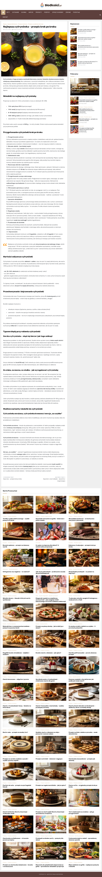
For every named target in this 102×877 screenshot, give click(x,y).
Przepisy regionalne (45, 782)
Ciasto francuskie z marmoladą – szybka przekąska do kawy (50, 706)
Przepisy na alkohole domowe (35, 24)
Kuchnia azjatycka (11, 623)
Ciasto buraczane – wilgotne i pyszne (16, 679)
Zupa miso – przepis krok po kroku (12, 479)
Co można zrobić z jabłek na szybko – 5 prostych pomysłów (82, 627)
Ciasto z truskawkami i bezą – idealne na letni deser (17, 706)
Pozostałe (76, 12)
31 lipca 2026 (83, 103)
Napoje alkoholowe (12, 24)
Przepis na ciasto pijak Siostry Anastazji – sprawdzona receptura (50, 812)
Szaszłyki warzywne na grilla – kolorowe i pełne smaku (87, 38)
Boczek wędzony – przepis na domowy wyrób (86, 54)
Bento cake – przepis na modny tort (15, 732)
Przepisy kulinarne (22, 24)
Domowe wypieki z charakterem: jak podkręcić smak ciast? (81, 680)
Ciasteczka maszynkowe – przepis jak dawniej (82, 759)
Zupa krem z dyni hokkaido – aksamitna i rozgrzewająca (54, 480)
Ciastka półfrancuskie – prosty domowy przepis (83, 653)
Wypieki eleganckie (43, 595)
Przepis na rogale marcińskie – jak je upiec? (51, 785)
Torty (37, 595)
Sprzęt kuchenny (57, 12)
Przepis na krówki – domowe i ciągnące (49, 759)
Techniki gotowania (13, 569)
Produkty (39, 12)
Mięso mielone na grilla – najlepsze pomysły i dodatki (84, 865)
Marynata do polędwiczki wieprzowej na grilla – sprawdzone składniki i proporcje (50, 865)
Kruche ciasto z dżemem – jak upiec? (48, 653)
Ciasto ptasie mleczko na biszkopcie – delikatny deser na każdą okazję (82, 706)
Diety (8, 12)
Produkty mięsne (88, 117)
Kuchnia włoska (76, 595)
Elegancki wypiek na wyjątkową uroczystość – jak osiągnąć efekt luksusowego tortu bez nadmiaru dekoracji (51, 599)
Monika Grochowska (17, 29)
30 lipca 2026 (83, 122)
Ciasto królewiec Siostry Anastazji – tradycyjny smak (15, 812)
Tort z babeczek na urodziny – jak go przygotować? (81, 812)
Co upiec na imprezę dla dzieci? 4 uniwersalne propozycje (87, 62)
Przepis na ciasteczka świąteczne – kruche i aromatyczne (18, 865)
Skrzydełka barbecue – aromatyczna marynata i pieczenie (88, 46)
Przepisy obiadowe (83, 84)
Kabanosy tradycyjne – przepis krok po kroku (82, 546)
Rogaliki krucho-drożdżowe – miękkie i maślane (16, 653)
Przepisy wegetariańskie (89, 97)
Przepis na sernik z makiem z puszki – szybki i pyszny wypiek (16, 759)
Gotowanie (15, 12)
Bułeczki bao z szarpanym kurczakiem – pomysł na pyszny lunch (16, 627)
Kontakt (5, 17)
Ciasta (70, 676)
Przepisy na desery (12, 595)
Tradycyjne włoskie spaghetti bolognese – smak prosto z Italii (83, 599)
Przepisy (47, 12)
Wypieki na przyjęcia (53, 595)
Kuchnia (23, 12)
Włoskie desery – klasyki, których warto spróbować (16, 599)
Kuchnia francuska (77, 569)
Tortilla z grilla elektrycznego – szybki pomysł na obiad (87, 30)
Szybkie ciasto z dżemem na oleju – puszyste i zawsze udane (48, 733)
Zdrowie (68, 12)
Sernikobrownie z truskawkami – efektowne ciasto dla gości (47, 680)
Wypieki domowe (76, 676)
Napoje (31, 12)
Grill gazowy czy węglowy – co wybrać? (16, 571)
